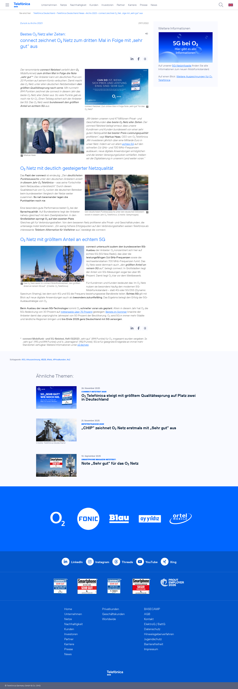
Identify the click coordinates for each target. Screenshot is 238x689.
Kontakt (149, 619)
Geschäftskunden (113, 614)
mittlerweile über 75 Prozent (76, 311)
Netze (63, 4)
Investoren (107, 4)
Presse (143, 4)
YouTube (152, 562)
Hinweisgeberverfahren (159, 634)
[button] (132, 58)
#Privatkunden (59, 360)
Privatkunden (110, 609)
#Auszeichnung (33, 360)
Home (68, 609)
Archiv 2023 (91, 13)
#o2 (68, 360)
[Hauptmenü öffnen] (7, 5)
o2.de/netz (83, 344)
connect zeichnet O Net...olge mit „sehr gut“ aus (121, 13)
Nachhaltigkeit (78, 4)
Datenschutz (152, 629)
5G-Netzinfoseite (181, 65)
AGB (147, 614)
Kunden (94, 4)
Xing (173, 562)
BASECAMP (152, 609)
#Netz (49, 360)
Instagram (102, 562)
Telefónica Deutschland (44, 13)
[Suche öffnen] (221, 5)
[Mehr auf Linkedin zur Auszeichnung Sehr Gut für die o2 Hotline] (115, 586)
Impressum (151, 649)
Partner (121, 4)
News (154, 4)
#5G (23, 360)
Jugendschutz (153, 639)
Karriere (132, 4)
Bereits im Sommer (116, 311)
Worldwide (109, 619)
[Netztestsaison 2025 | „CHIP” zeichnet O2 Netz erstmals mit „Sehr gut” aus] (117, 431)
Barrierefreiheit (153, 644)
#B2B (43, 360)
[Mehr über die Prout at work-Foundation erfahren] (172, 586)
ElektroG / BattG (154, 624)
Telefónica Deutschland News (70, 13)
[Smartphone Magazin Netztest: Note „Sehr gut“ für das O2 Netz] (117, 465)
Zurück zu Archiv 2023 (31, 23)
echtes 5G (128, 144)
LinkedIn (77, 562)
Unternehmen (49, 4)
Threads (127, 562)
